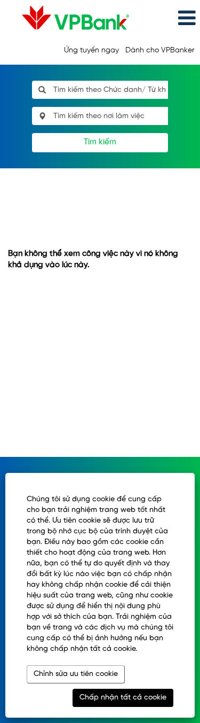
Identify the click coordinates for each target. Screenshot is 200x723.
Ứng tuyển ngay (91, 50)
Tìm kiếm (100, 142)
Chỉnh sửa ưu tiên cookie (76, 674)
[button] (167, 18)
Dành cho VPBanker (159, 50)
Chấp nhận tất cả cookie (122, 698)
